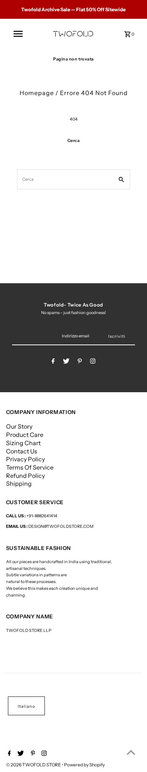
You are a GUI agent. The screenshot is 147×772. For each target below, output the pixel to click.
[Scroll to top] (130, 752)
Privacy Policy (25, 459)
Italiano (26, 706)
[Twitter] (66, 362)
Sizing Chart (23, 443)
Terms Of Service (30, 467)
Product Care (24, 434)
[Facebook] (53, 362)
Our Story (19, 426)
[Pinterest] (80, 362)
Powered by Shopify (84, 764)
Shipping (19, 483)
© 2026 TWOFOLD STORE (34, 764)
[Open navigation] (18, 33)
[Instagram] (92, 362)
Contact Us (21, 451)
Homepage (37, 93)
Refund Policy (25, 475)
